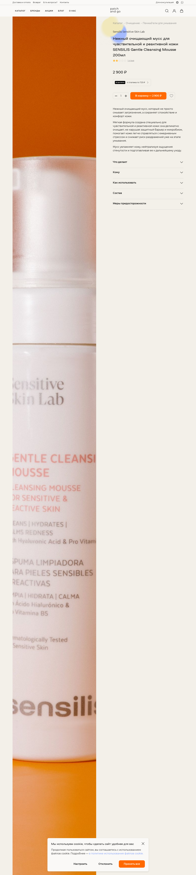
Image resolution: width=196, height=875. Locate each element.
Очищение (133, 23)
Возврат (37, 2)
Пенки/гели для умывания (160, 23)
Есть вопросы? (50, 2)
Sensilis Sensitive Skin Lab (129, 31)
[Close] (143, 843)
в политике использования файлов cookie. (116, 853)
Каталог (118, 23)
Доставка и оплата (21, 2)
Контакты (64, 2)
